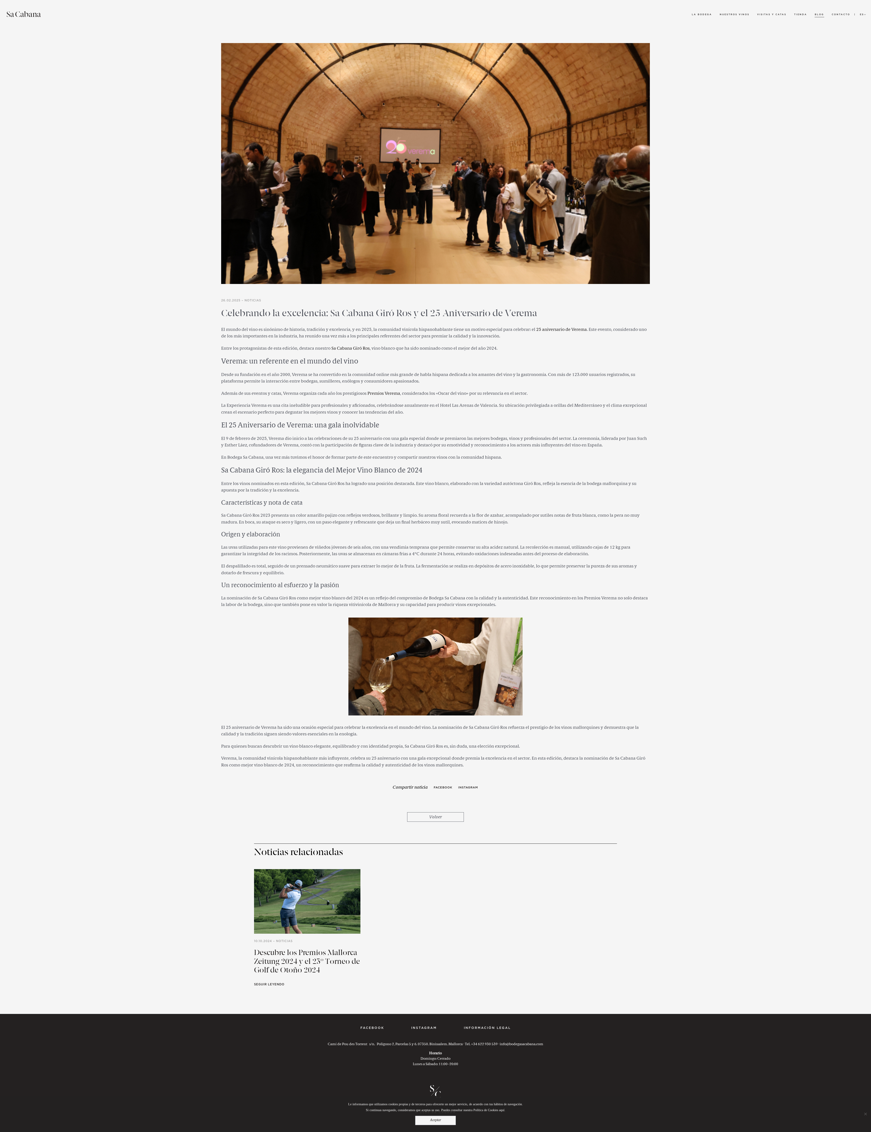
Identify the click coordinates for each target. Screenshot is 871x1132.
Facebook (372, 1028)
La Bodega (702, 14)
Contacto (841, 14)
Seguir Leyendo (269, 984)
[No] (865, 1114)
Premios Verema (383, 393)
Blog (819, 14)
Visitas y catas (771, 14)
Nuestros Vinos (734, 14)
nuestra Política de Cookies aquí (483, 1110)
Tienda (800, 14)
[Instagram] (468, 787)
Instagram (424, 1028)
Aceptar (435, 1120)
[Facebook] (443, 787)
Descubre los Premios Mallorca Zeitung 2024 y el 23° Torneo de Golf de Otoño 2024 (307, 962)
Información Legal (487, 1028)
